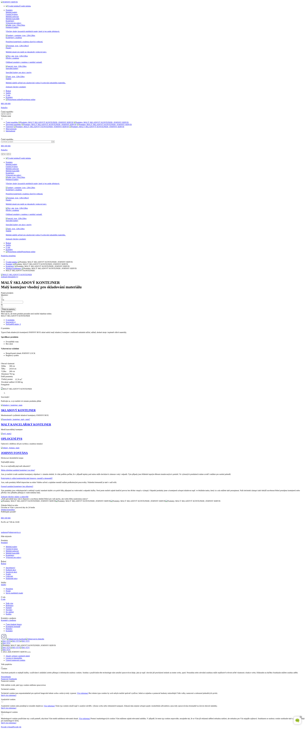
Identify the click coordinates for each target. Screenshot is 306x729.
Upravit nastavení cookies (15, 660)
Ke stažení (10, 612)
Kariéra (8, 614)
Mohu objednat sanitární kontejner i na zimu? (18, 470)
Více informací (82, 693)
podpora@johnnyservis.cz (11, 532)
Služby (8, 93)
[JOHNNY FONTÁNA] (10, 448)
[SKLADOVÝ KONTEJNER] (11, 405)
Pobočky (4, 108)
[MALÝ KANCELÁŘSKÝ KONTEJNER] (15, 419)
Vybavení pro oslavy (13, 23)
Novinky (9, 610)
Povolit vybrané (7, 727)
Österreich (10, 127)
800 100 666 (6, 104)
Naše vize (9, 603)
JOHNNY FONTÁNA (14, 452)
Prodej (8, 591)
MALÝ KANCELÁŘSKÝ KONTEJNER (26, 424)
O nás (8, 95)
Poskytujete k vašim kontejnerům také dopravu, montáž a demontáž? (27, 478)
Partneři (9, 608)
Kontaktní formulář (13, 626)
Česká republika (12, 122)
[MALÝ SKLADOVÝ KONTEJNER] (16, 275)
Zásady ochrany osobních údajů (18, 656)
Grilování (9, 576)
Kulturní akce (11, 570)
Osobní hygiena (12, 14)
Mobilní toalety (11, 12)
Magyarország (11, 129)
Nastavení (4, 679)
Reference (9, 605)
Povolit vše (17, 727)
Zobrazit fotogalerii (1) (9, 277)
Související (10, 322)
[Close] (2, 387)
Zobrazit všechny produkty (16, 87)
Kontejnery (10, 21)
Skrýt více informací (8, 695)
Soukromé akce (11, 578)
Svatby (8, 574)
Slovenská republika (13, 124)
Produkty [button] (9, 10)
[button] (153, 543)
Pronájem (9, 589)
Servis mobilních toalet (14, 593)
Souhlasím (13, 679)
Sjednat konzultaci (8, 510)
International (10, 131)
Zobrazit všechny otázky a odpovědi (14, 497)
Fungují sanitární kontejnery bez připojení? (17, 486)
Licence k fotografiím (14, 658)
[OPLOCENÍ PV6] (6, 434)
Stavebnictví (10, 568)
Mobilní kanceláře (12, 19)
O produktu (10, 320)
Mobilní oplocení (12, 17)
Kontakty (9, 97)
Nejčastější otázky (13, 324)
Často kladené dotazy (14, 624)
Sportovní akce (11, 572)
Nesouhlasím (6, 677)
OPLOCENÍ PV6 (11, 438)
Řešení (8, 91)
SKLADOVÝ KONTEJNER (18, 410)
